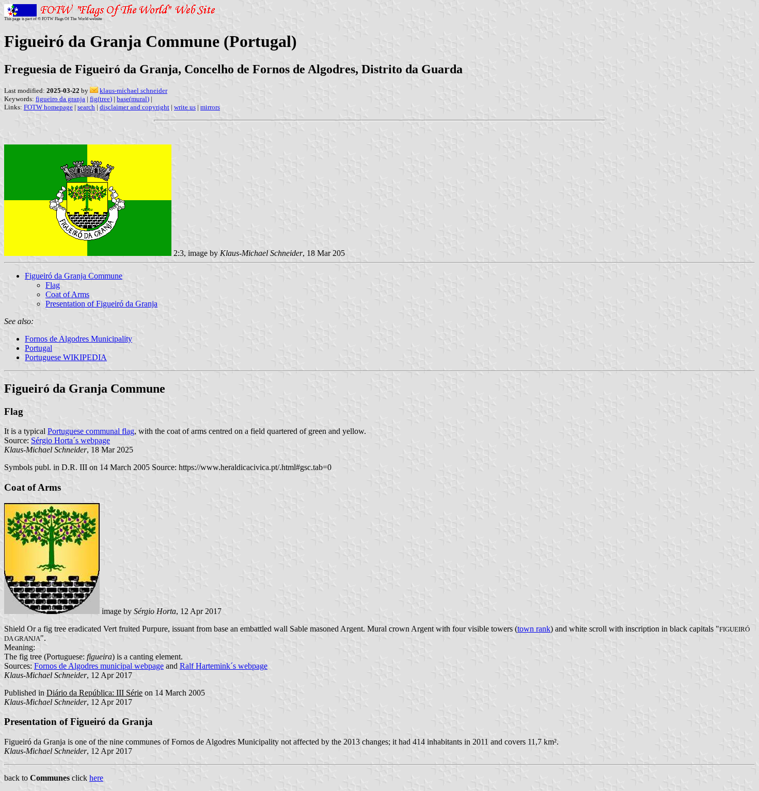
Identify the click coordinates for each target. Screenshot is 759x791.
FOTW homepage (48, 107)
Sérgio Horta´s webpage (70, 440)
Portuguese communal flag (91, 431)
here (96, 777)
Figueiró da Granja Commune (73, 275)
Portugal (38, 348)
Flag (52, 285)
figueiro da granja (60, 99)
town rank (533, 628)
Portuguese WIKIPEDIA (66, 357)
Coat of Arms (67, 294)
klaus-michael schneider (133, 90)
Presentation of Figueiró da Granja (101, 303)
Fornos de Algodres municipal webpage (99, 665)
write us (185, 107)
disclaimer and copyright (134, 107)
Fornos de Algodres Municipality (78, 338)
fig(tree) (101, 99)
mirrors (210, 107)
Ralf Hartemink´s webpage (223, 665)
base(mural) (133, 99)
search (86, 107)
